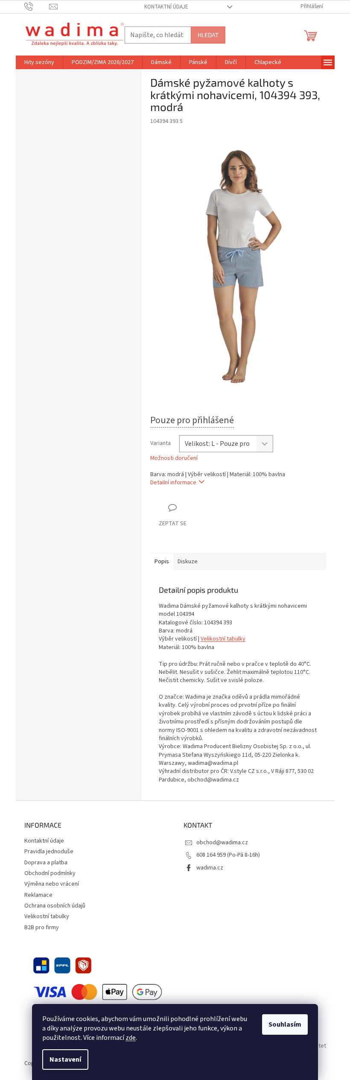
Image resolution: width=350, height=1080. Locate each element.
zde (130, 1037)
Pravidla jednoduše (48, 851)
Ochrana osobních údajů (54, 905)
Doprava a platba (45, 862)
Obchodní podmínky (50, 873)
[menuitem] (39, 62)
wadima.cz (209, 867)
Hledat (208, 34)
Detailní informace (173, 482)
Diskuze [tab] (188, 561)
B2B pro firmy (41, 927)
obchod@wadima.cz (222, 842)
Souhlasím (284, 1024)
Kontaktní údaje (166, 7)
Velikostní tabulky (223, 639)
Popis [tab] (162, 561)
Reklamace (38, 895)
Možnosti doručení (174, 458)
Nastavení (65, 1059)
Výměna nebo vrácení (51, 884)
